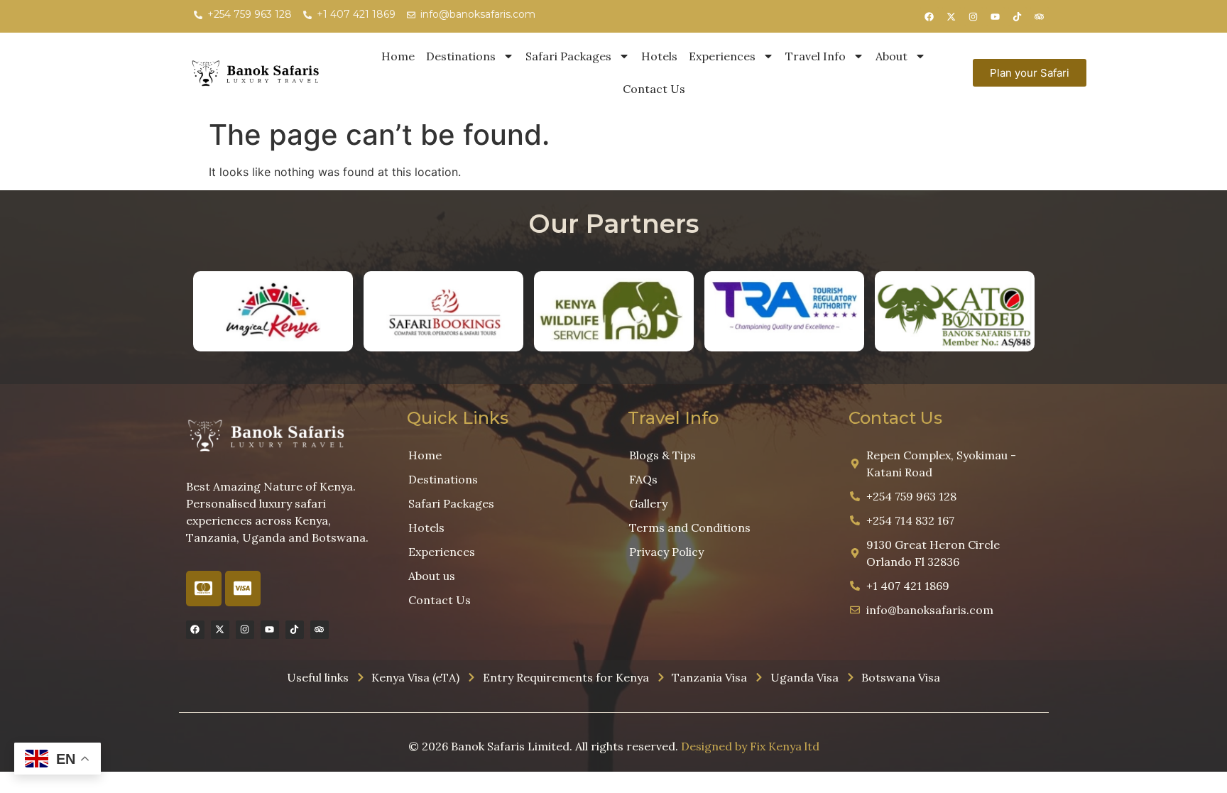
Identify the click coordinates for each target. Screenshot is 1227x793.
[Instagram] (973, 16)
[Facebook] (929, 16)
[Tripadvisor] (1039, 16)
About (891, 56)
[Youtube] (995, 16)
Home (398, 56)
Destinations (461, 56)
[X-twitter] (951, 16)
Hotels (659, 56)
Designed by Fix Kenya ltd (750, 746)
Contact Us (654, 89)
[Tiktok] (1017, 16)
